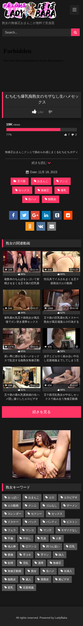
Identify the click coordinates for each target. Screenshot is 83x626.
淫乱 (25, 562)
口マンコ (31, 546)
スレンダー (14, 513)
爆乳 (63, 190)
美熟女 (45, 579)
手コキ (27, 554)
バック (32, 521)
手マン (45, 554)
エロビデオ (70, 497)
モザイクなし (69, 530)
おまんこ (42, 181)
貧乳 (10, 587)
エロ (51, 497)
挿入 (61, 554)
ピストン (72, 521)
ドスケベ (13, 521)
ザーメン (72, 505)
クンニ (64, 181)
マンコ (30, 530)
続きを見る (41, 412)
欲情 (10, 562)
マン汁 (47, 530)
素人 (28, 579)
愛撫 (10, 554)
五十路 (21, 181)
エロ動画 (13, 505)
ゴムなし (51, 505)
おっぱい (13, 497)
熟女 (33, 571)
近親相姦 (28, 587)
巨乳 (72, 546)
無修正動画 (14, 571)
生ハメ (32, 199)
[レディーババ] (34, 11)
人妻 (58, 538)
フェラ (12, 530)
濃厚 (40, 562)
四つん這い (53, 546)
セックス (24, 190)
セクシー (36, 513)
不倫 (10, 538)
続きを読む (39, 162)
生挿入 (68, 571)
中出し (27, 538)
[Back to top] (71, 614)
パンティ (51, 521)
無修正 (45, 190)
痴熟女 (52, 199)
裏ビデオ (63, 579)
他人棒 (12, 546)
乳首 (43, 538)
